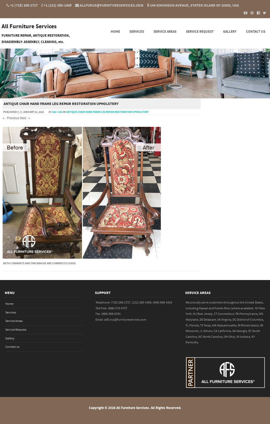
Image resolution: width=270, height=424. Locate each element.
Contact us (255, 31)
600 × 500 (57, 112)
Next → (25, 118)
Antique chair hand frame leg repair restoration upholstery (107, 112)
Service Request (200, 31)
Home (115, 31)
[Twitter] (263, 13)
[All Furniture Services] (135, 94)
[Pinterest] (250, 13)
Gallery (230, 31)
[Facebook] (257, 13)
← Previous (11, 118)
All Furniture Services (29, 27)
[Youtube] (244, 13)
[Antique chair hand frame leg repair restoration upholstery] (82, 257)
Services (136, 31)
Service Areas (164, 31)
